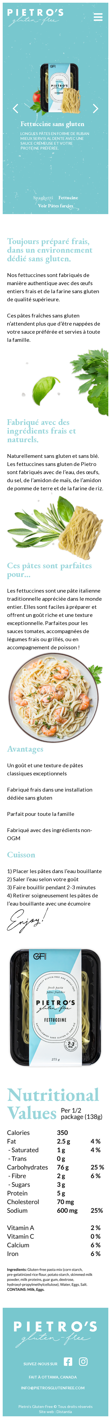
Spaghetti (43, 197)
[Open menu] (98, 17)
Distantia (64, 1411)
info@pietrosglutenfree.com (53, 1388)
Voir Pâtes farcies (55, 205)
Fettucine (68, 197)
